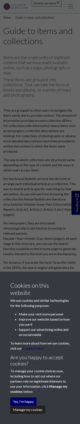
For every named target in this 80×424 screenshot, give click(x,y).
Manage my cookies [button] (27, 410)
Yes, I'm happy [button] (23, 401)
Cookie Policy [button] (33, 348)
